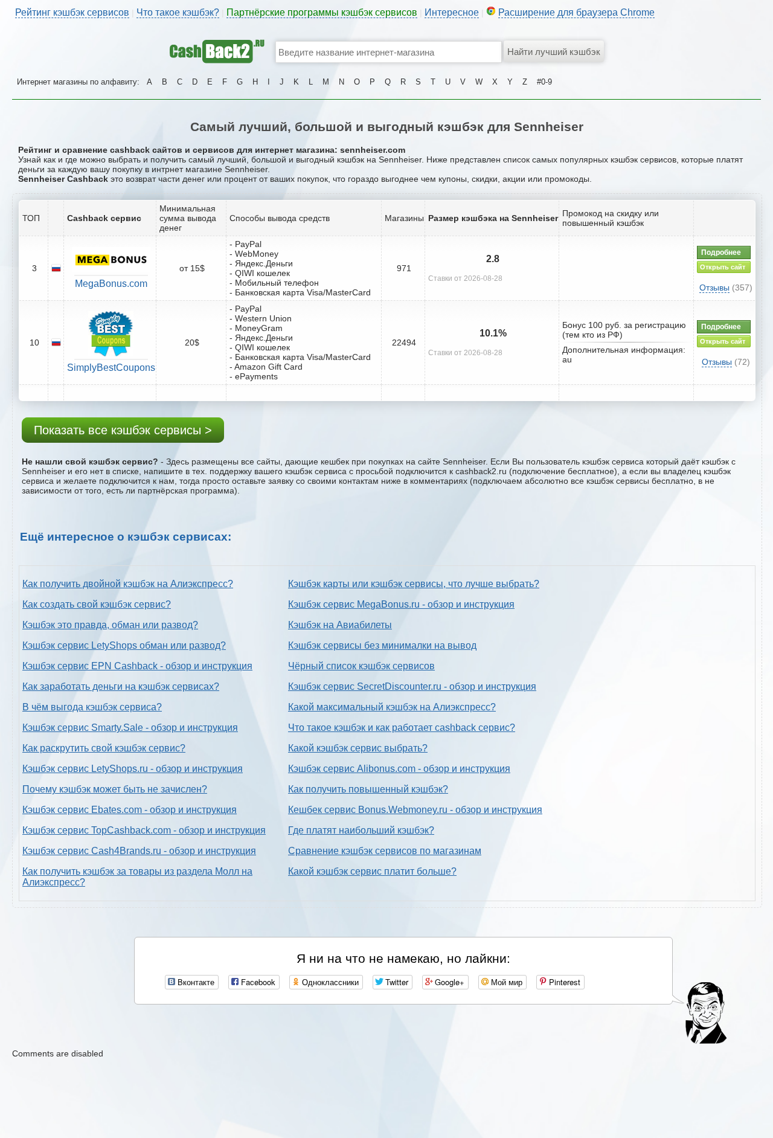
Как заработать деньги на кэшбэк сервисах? (120, 686)
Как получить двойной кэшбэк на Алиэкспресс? (127, 584)
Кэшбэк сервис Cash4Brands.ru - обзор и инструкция (139, 851)
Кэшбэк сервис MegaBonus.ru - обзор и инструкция (401, 604)
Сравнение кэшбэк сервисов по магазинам (384, 851)
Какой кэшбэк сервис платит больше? (372, 871)
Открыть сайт (722, 267)
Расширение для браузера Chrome (576, 12)
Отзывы (714, 287)
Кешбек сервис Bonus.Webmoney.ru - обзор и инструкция (415, 810)
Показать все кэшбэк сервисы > (123, 430)
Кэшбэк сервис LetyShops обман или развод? (124, 645)
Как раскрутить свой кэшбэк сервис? (103, 748)
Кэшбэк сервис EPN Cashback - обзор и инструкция (137, 666)
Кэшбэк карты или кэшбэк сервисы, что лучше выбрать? (413, 584)
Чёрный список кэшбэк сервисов (361, 666)
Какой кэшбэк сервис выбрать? (358, 748)
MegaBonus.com (111, 283)
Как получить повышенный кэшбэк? (368, 789)
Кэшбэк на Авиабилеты (340, 625)
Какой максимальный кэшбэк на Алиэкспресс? (392, 707)
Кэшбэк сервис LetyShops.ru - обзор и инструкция (132, 768)
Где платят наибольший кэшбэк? (361, 830)
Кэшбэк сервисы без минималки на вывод (382, 645)
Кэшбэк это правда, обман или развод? (110, 625)
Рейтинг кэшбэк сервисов (72, 12)
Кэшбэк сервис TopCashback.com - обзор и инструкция (144, 830)
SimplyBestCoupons (111, 367)
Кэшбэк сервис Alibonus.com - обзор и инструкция (399, 768)
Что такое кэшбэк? (177, 12)
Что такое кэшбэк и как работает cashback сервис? (401, 727)
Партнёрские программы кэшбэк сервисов (321, 12)
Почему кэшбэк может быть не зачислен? (114, 789)
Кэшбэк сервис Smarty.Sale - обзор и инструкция (130, 727)
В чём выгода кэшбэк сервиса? (92, 707)
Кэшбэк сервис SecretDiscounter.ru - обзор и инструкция (412, 686)
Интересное (452, 12)
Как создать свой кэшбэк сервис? (96, 604)
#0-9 (544, 81)
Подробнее (721, 252)
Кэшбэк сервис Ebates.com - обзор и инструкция (129, 810)
